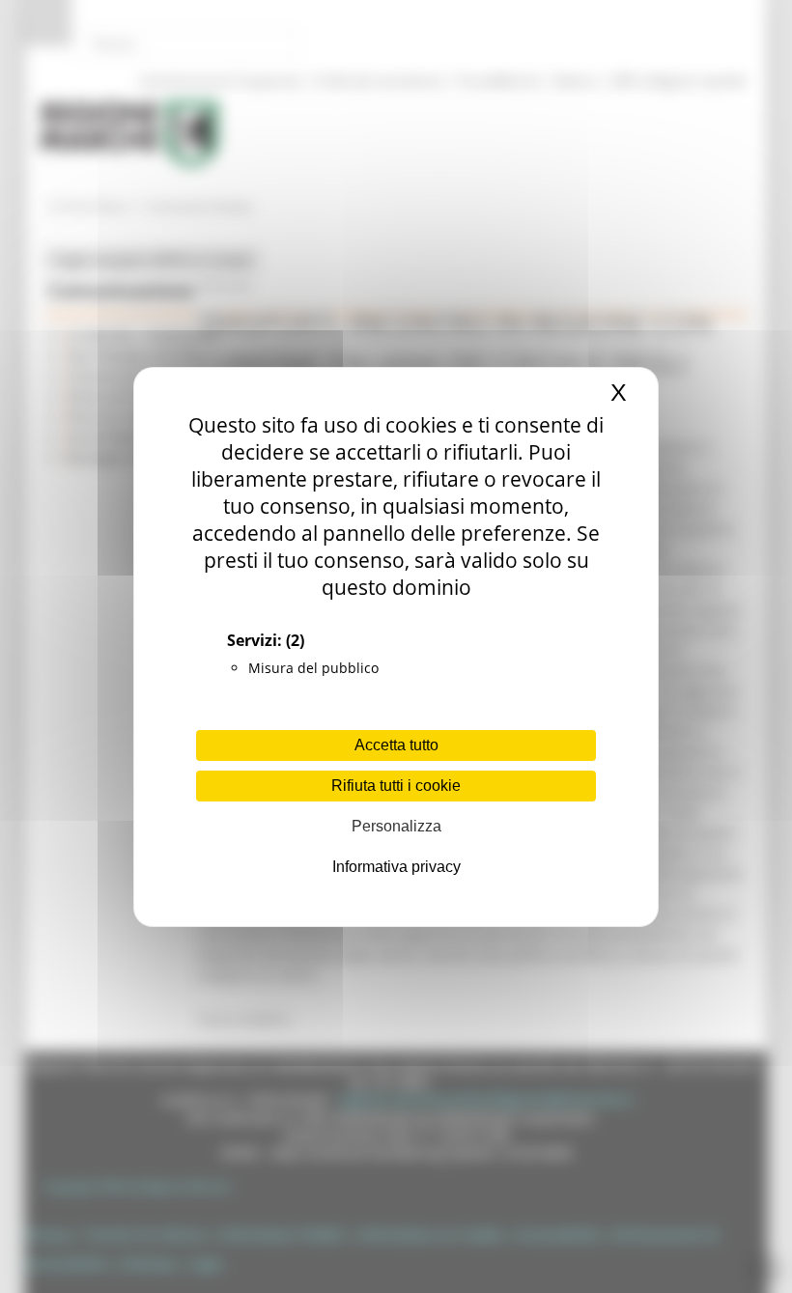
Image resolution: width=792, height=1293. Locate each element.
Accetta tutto (396, 745)
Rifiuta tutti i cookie (396, 785)
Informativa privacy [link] (396, 866)
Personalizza (396, 826)
